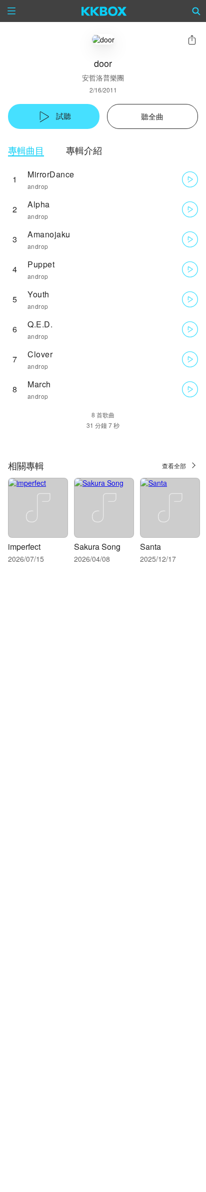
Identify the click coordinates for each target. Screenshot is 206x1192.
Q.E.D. (40, 324)
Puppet (41, 264)
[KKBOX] (104, 11)
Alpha (39, 204)
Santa (150, 546)
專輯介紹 (84, 150)
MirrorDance (51, 174)
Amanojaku (49, 234)
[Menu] (12, 11)
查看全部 (174, 465)
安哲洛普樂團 (103, 77)
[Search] (196, 11)
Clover (40, 354)
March (39, 384)
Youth (39, 294)
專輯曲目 (26, 150)
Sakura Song (97, 546)
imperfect (24, 546)
